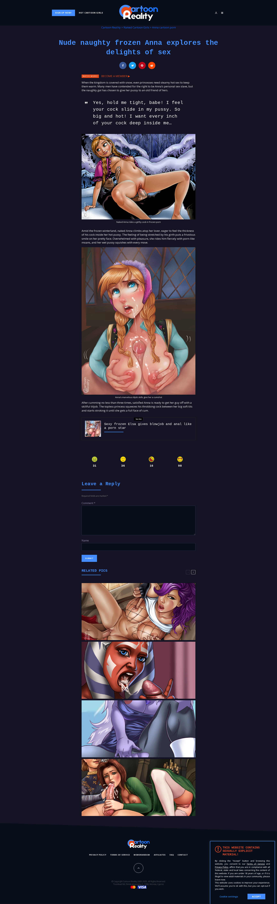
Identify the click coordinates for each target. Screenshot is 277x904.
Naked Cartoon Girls (136, 27)
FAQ (172, 855)
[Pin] (142, 65)
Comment (88, 503)
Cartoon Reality (111, 27)
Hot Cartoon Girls (91, 12)
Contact (183, 855)
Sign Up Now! (63, 12)
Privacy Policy (97, 855)
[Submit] (151, 65)
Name (85, 540)
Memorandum (142, 855)
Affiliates (160, 855)
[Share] (122, 65)
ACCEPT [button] (256, 896)
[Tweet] (132, 65)
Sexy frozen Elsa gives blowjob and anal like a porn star (148, 426)
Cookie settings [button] (229, 896)
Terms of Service (120, 855)
